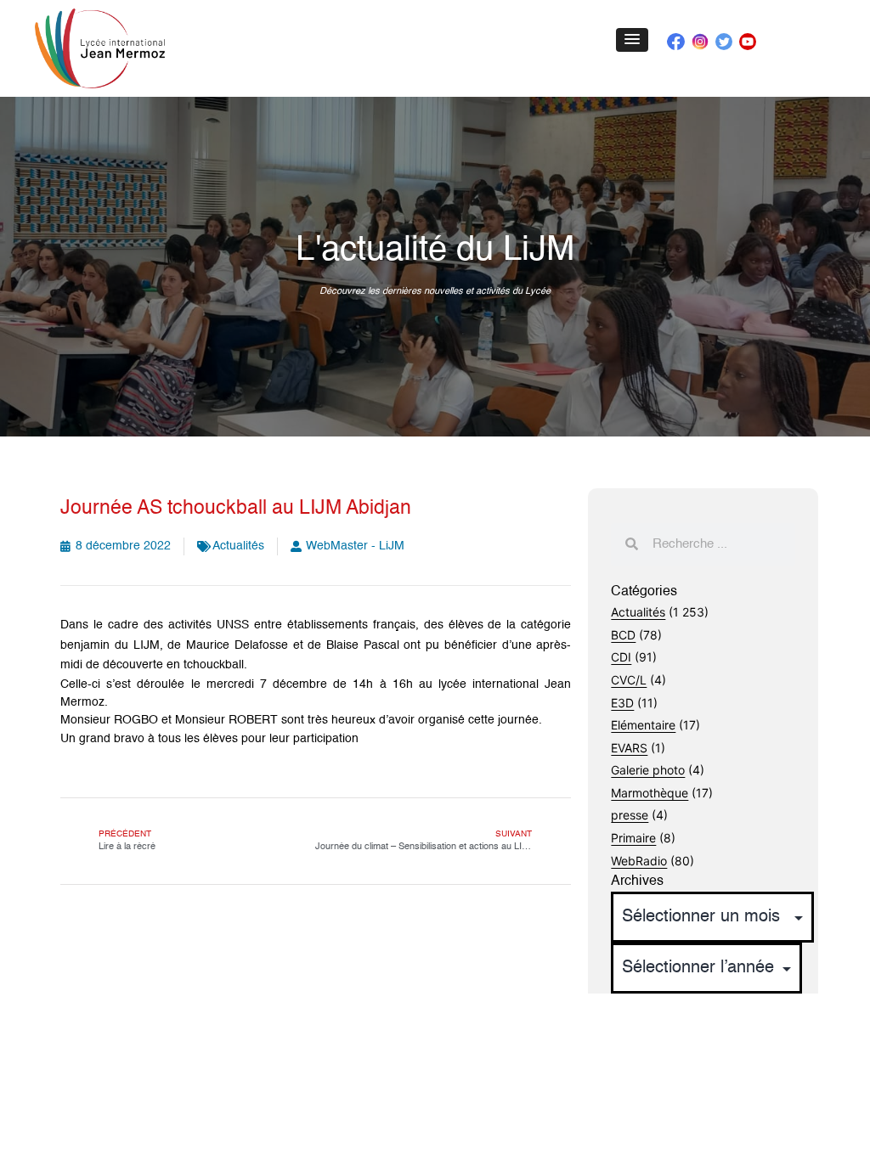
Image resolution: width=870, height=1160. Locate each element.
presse (629, 815)
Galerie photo (648, 770)
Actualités (238, 546)
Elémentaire (643, 725)
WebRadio (639, 860)
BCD (623, 635)
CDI (621, 657)
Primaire (633, 838)
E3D (622, 702)
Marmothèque (649, 793)
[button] (632, 40)
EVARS (629, 747)
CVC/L (629, 680)
